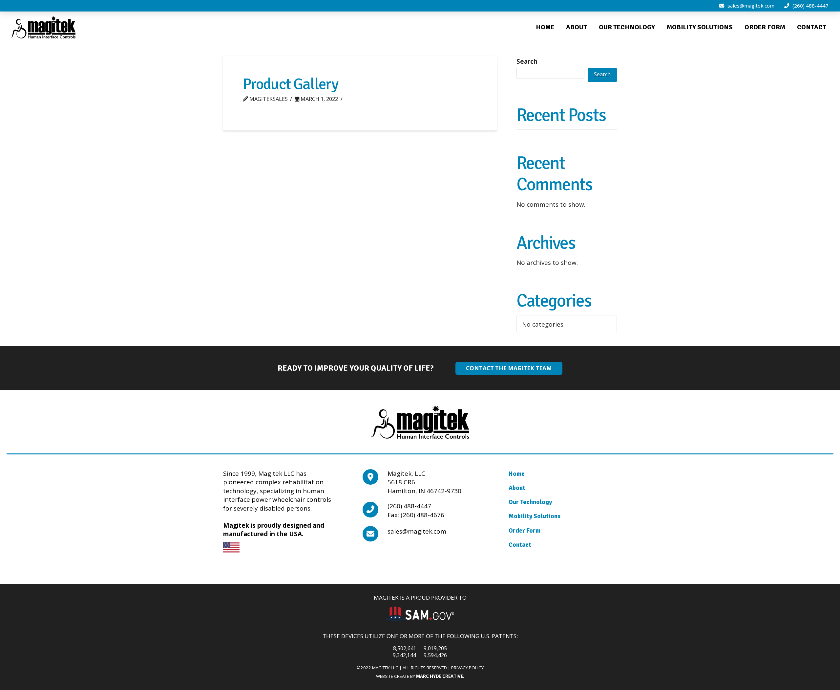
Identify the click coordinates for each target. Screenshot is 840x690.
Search (526, 61)
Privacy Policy (467, 668)
